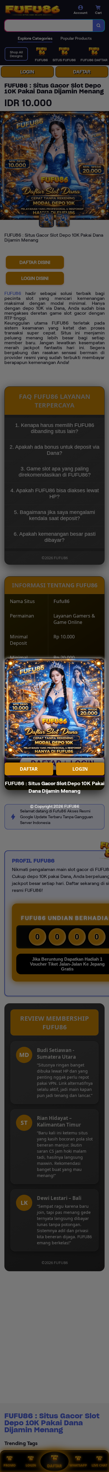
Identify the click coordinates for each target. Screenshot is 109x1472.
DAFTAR (29, 769)
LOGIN (80, 769)
